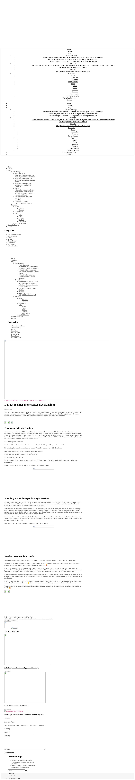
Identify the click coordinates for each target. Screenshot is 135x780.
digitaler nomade (22, 619)
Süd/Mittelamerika (73, 96)
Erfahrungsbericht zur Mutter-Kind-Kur (73, 68)
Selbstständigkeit (12, 246)
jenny (8, 620)
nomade (41, 619)
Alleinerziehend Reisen (14, 234)
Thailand (75, 92)
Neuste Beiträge (71, 55)
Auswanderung (12, 236)
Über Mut (73, 70)
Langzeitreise (73, 82)
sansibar (45, 619)
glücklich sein (35, 619)
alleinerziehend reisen (10, 619)
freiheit (29, 619)
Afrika (73, 76)
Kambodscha (74, 94)
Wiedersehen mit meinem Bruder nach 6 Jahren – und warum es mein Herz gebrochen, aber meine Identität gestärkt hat (73, 66)
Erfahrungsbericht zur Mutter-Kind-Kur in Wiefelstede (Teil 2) (24, 714)
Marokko (75, 78)
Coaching (69, 51)
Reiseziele (71, 74)
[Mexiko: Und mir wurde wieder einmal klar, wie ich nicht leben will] (14, 628)
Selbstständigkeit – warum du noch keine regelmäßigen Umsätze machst (73, 59)
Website (6, 735)
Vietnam (75, 90)
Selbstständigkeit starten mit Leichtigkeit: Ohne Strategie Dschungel (73, 61)
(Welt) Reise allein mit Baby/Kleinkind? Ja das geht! (73, 72)
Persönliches (11, 244)
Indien (75, 86)
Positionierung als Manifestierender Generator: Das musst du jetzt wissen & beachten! (73, 57)
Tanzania (75, 80)
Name (6, 728)
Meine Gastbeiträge (69, 98)
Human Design (12, 241)
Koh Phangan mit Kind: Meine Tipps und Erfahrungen (21, 668)
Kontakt (69, 100)
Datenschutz (11, 775)
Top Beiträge (71, 63)
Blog (69, 53)
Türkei (75, 88)
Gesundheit (11, 239)
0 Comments (13, 620)
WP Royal (17, 778)
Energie (10, 237)
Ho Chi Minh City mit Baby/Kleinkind (16, 706)
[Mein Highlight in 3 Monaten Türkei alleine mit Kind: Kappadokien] (8, 628)
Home (69, 49)
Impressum (11, 773)
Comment (7, 749)
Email (6, 732)
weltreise (50, 619)
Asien (73, 84)
